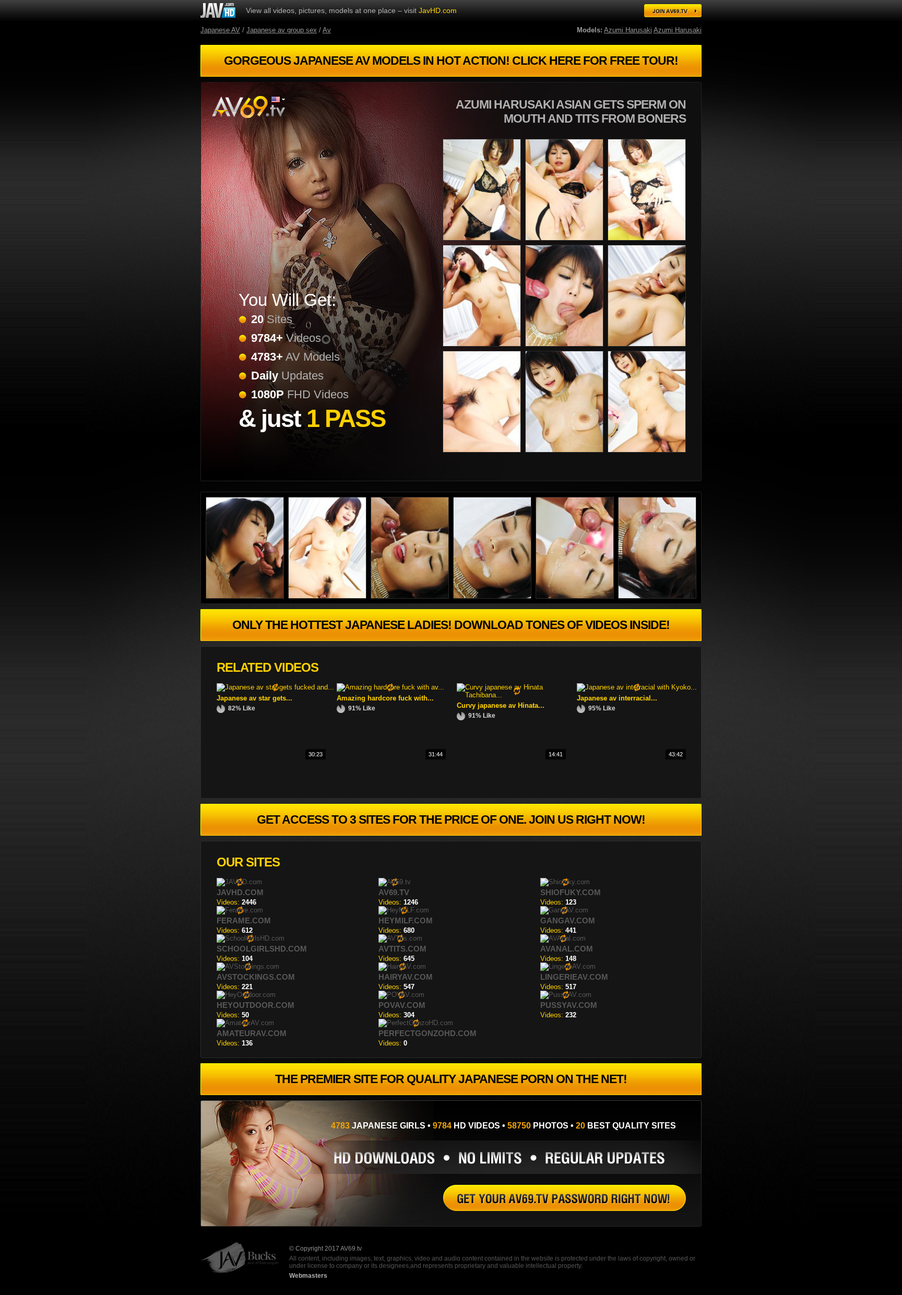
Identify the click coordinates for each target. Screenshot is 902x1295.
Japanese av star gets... (254, 698)
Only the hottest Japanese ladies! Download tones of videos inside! (451, 625)
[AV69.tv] (248, 107)
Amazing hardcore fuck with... (385, 698)
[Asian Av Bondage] (484, 454)
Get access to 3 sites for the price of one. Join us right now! (451, 819)
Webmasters (308, 1275)
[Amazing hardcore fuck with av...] (390, 687)
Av (327, 30)
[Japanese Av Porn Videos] (329, 596)
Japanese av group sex (281, 30)
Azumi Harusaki (628, 30)
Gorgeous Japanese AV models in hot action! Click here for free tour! (451, 60)
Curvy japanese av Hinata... (500, 705)
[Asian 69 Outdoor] (566, 348)
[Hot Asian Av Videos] (217, 10)
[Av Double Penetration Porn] (494, 596)
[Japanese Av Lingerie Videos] (412, 596)
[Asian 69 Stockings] (564, 1198)
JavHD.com (438, 10)
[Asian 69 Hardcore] (484, 242)
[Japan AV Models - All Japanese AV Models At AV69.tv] (673, 10)
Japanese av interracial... (617, 698)
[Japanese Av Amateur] (247, 596)
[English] (278, 99)
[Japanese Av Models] (577, 596)
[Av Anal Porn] (649, 348)
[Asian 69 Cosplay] (649, 454)
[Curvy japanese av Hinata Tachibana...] (517, 695)
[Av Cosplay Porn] (484, 348)
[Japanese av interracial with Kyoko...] (637, 687)
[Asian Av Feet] (649, 242)
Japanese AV (220, 30)
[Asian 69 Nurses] (566, 242)
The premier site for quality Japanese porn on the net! (451, 1079)
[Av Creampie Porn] (566, 454)
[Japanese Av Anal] (659, 596)
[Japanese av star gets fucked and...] (275, 687)
